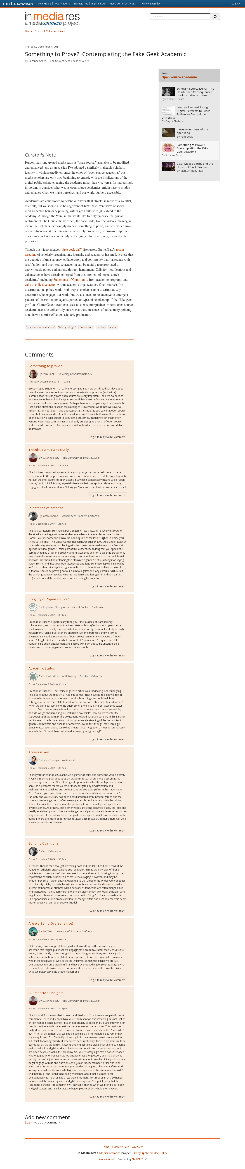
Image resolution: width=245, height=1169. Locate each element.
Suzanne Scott (37, 61)
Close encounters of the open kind (192, 131)
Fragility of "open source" (49, 599)
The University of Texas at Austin (69, 61)
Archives (59, 31)
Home (29, 31)
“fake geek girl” (71, 249)
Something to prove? (45, 366)
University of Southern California (80, 516)
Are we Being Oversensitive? (51, 923)
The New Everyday (150, 3)
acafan (113, 327)
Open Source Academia (179, 77)
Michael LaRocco (52, 676)
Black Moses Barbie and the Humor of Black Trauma (195, 165)
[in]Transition (98, 3)
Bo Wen (47, 931)
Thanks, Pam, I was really (49, 449)
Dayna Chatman (174, 121)
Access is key (39, 752)
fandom (101, 327)
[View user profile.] (33, 374)
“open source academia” (40, 327)
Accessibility (105, 1159)
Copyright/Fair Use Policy (150, 1153)
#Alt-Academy (62, 3)
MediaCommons (110, 1153)
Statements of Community (70, 279)
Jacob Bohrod (50, 516)
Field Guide (44, 3)
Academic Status (42, 668)
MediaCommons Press (123, 3)
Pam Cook (49, 374)
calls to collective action (40, 284)
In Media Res (81, 3)
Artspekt (70, 760)
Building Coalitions (43, 843)
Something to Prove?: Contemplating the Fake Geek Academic (192, 148)
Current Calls (43, 31)
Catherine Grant (174, 99)
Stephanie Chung (52, 607)
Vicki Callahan (50, 851)
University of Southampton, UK (75, 374)
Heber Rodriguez (52, 760)
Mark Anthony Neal (191, 170)
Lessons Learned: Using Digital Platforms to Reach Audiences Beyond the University (186, 112)
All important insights (46, 992)
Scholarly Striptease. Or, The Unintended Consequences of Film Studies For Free (195, 92)
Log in (235, 3)
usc (64, 851)
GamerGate (86, 327)
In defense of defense (46, 508)
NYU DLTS (137, 1159)
